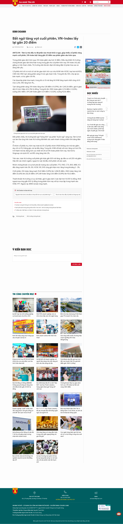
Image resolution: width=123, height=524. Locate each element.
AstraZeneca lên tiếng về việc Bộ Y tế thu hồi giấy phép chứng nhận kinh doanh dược (23, 434)
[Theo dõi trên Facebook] (82, 2)
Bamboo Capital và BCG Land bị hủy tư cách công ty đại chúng (96, 111)
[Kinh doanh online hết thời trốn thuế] (47, 327)
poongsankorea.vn (91, 156)
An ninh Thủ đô (27, 2)
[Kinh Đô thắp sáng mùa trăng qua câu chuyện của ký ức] (23, 327)
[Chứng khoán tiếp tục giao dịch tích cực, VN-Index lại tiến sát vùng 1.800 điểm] (71, 374)
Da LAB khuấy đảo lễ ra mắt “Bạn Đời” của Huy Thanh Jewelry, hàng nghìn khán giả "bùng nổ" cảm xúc (46, 386)
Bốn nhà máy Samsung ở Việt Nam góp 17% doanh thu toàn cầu (71, 315)
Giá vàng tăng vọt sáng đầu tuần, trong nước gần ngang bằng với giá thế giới (46, 434)
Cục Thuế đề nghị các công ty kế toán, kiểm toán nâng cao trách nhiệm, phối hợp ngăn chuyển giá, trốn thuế (95, 128)
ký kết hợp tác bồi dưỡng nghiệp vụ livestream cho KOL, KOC (23, 315)
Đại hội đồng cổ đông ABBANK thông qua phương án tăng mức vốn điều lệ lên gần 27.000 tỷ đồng (23, 386)
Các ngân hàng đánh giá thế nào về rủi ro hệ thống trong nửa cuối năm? (71, 434)
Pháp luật (52, 6)
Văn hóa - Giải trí (81, 6)
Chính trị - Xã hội (37, 6)
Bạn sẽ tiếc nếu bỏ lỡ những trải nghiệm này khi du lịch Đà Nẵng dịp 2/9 (23, 458)
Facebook (75, 47)
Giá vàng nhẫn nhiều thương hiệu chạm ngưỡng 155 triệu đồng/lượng (71, 338)
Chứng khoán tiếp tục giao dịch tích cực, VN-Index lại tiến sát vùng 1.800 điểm (70, 385)
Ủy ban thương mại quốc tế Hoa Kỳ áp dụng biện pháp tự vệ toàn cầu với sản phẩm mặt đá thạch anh (46, 459)
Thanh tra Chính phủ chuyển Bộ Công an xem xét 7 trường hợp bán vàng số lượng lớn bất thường (96, 101)
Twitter (78, 47)
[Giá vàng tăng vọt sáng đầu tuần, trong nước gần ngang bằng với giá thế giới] (47, 423)
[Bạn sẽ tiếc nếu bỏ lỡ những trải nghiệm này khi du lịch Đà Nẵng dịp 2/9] (23, 447)
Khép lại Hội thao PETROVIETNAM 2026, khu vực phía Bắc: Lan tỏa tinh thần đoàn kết (23, 361)
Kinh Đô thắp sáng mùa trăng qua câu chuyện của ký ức (23, 337)
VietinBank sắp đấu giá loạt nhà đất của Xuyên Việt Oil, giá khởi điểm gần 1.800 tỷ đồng (70, 361)
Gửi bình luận (76, 264)
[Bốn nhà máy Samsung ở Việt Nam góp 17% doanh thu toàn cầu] (71, 305)
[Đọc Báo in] (91, 2)
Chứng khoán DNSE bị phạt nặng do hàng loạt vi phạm (95, 119)
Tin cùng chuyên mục (23, 294)
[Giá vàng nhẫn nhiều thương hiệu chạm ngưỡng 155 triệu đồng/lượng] (71, 327)
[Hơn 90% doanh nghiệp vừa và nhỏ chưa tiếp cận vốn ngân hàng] (47, 305)
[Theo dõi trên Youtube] (85, 2)
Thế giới (45, 6)
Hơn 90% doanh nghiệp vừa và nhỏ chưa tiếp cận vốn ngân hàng (47, 315)
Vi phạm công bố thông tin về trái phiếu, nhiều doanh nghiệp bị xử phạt (34, 205)
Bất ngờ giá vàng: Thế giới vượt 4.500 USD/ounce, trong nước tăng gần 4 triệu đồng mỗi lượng (96, 138)
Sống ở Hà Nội (98, 6)
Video (58, 6)
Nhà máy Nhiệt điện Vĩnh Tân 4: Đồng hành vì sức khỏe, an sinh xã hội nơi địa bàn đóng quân (71, 410)
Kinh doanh (107, 6)
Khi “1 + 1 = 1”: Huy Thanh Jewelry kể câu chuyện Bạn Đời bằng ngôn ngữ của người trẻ (47, 410)
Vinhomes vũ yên (91, 151)
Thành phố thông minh (68, 6)
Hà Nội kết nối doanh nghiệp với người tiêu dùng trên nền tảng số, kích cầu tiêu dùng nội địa (47, 361)
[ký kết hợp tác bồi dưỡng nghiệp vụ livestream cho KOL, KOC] (23, 305)
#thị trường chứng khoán (33, 216)
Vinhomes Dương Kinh (92, 148)
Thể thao (90, 6)
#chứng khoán (20, 216)
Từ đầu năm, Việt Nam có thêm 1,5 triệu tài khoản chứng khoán (32, 210)
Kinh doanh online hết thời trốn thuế (46, 337)
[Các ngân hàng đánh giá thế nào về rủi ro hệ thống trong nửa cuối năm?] (71, 423)
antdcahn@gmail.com (96, 498)
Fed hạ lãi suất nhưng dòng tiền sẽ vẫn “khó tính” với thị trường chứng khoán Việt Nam (38, 207)
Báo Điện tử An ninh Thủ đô (15, 3)
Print (81, 47)
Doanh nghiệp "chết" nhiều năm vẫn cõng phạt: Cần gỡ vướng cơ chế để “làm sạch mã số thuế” (23, 410)
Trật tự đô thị (26, 6)
